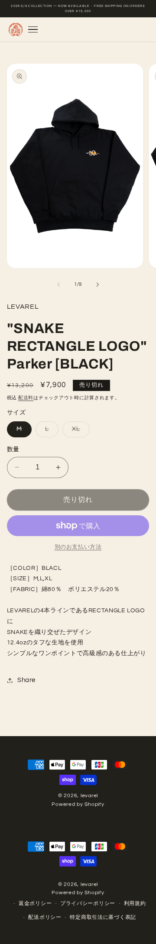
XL (79, 431)
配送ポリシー (44, 917)
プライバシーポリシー (87, 903)
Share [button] (26, 680)
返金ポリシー (35, 903)
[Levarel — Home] (15, 29)
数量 (13, 449)
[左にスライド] (58, 284)
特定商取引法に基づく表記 (103, 917)
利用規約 (135, 903)
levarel (89, 795)
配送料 (25, 397)
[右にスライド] (97, 284)
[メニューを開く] (33, 29)
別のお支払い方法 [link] (78, 547)
